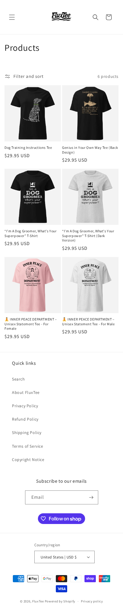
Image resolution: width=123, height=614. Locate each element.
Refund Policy (25, 419)
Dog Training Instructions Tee (28, 147)
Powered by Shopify (60, 601)
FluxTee (38, 601)
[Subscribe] (91, 497)
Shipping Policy (26, 432)
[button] (12, 17)
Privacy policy (92, 601)
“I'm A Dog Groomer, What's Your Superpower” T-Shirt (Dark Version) (88, 235)
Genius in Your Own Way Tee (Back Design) (90, 149)
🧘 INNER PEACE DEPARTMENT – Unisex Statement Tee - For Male (88, 321)
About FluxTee (26, 392)
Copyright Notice (28, 459)
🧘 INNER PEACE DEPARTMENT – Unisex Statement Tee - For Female (30, 324)
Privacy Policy (25, 405)
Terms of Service (27, 446)
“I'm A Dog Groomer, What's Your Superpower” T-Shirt (30, 233)
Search (18, 379)
